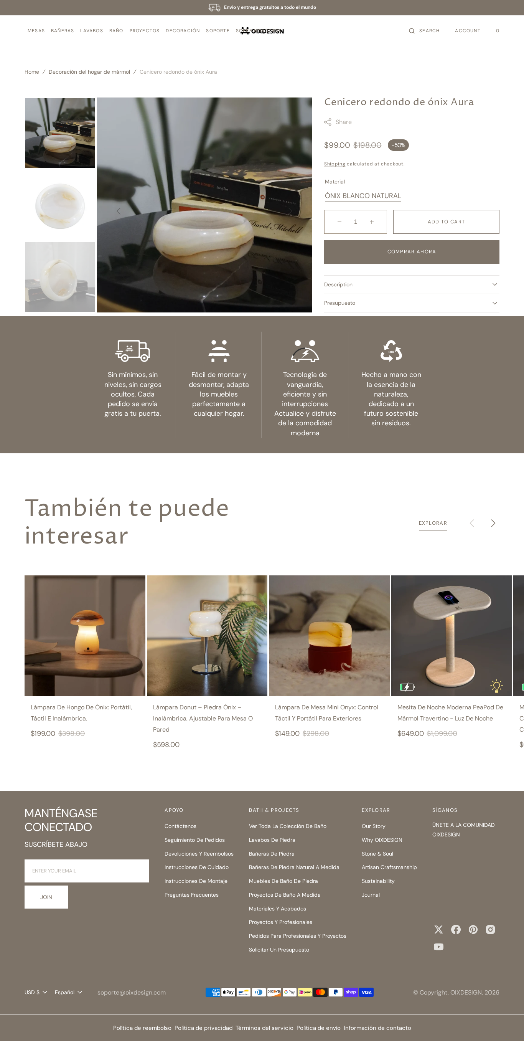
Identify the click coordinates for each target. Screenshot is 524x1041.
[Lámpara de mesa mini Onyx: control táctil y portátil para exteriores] (329, 635)
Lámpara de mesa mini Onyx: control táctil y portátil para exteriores (326, 712)
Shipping (335, 164)
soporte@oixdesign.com (131, 992)
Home (32, 71)
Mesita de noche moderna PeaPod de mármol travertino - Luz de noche (450, 712)
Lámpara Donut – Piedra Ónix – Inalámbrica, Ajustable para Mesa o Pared (203, 718)
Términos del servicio (264, 1028)
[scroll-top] (506, 1023)
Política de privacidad (203, 1028)
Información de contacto (377, 1028)
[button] (36, 31)
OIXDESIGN (466, 992)
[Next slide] (493, 523)
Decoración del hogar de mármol (89, 71)
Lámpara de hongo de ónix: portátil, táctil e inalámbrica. (81, 712)
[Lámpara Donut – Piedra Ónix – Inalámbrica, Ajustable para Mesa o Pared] (207, 635)
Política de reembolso (142, 1028)
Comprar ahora (412, 251)
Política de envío (319, 1028)
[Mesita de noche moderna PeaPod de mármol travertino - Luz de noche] (451, 635)
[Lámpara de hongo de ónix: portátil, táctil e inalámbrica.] (85, 635)
